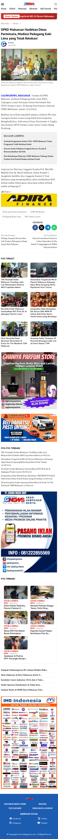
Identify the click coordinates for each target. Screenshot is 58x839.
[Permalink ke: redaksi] (4, 44)
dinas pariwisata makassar (15, 212)
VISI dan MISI (15, 808)
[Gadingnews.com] (29, 4)
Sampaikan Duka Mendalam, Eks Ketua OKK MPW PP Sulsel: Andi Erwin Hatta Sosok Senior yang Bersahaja (43, 313)
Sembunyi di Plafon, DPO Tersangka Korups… (15, 657)
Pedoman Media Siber (15, 804)
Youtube (44, 823)
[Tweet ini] (41, 227)
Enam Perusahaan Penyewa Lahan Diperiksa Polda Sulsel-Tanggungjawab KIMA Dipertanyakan (44, 241)
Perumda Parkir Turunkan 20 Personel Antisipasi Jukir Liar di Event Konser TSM (43, 341)
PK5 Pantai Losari (32, 216)
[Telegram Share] (48, 227)
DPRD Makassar (38, 212)
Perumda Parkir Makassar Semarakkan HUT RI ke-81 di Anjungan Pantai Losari (14, 311)
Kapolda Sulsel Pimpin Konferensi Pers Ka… (41, 632)
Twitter (44, 818)
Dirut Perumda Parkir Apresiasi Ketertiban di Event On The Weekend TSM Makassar (14, 342)
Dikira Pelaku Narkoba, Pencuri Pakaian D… (14, 607)
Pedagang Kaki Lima (12, 216)
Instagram (16, 823)
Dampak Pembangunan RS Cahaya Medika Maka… (24, 670)
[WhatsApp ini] (54, 227)
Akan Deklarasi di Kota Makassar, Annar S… (21, 675)
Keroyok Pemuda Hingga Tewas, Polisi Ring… (41, 607)
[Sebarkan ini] (35, 227)
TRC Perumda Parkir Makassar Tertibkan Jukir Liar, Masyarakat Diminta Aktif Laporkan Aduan (12, 283)
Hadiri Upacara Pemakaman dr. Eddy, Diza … (21, 685)
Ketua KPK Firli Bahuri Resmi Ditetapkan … (14, 632)
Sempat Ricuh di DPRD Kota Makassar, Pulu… (22, 690)
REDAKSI (42, 804)
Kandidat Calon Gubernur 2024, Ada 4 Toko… (22, 680)
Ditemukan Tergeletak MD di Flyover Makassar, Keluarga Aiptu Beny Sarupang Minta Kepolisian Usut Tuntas (43, 283)
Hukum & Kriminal (11, 601)
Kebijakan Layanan (43, 808)
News (6, 603)
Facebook (17, 818)
